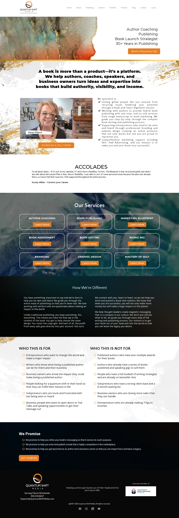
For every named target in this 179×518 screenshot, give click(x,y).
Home (69, 7)
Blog (134, 7)
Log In (153, 7)
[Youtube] (99, 509)
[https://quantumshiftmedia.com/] (41, 7)
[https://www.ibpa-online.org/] (141, 491)
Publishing (90, 7)
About (78, 7)
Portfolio (112, 7)
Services (101, 7)
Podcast (124, 7)
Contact (143, 7)
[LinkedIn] (93, 509)
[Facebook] (80, 509)
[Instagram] (86, 509)
